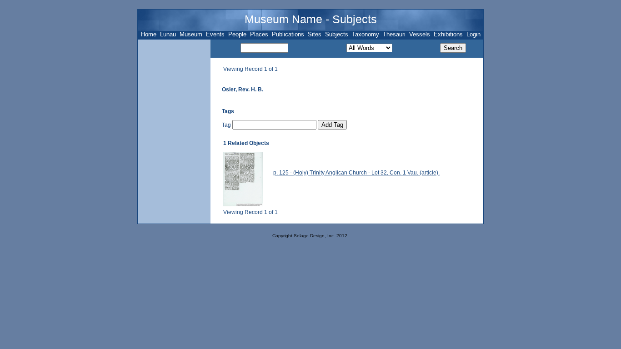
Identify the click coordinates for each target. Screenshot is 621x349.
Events (215, 34)
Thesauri (394, 34)
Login (473, 34)
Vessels (419, 34)
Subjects (336, 34)
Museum (191, 34)
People (237, 34)
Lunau (168, 34)
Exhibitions (448, 34)
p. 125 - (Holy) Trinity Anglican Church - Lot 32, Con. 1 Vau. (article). (356, 173)
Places (259, 34)
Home (148, 34)
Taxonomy (365, 34)
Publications (288, 34)
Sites (314, 34)
